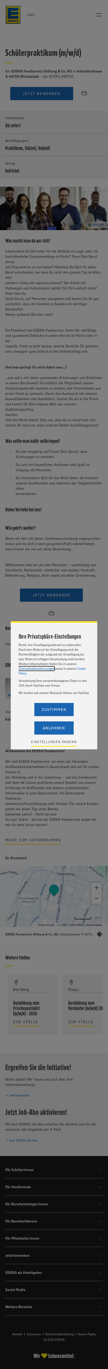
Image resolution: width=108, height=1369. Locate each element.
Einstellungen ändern (54, 742)
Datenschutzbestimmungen (36, 669)
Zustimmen (54, 709)
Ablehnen (54, 728)
